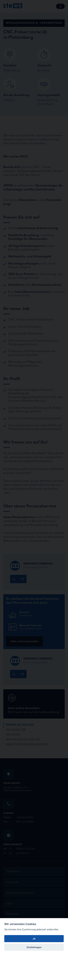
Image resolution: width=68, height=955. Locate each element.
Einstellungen (34, 947)
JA (34, 938)
